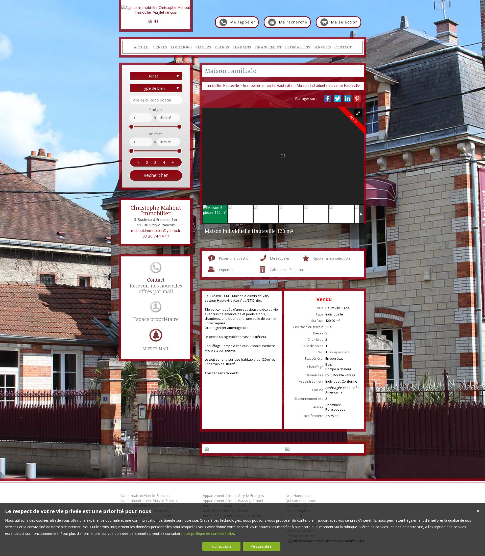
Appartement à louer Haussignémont (233, 500)
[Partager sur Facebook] (327, 98)
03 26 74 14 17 (155, 236)
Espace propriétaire (156, 319)
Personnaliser (262, 546)
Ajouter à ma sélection (331, 258)
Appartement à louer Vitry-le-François (233, 495)
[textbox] (155, 100)
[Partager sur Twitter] (337, 98)
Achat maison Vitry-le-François (145, 495)
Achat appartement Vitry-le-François (149, 500)
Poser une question (235, 258)
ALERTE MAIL (155, 349)
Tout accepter (221, 546)
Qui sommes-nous (300, 500)
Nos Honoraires (298, 495)
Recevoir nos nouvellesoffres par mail (156, 286)
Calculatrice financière (287, 269)
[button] (138, 162)
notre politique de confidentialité (207, 533)
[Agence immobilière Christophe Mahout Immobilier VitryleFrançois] (155, 12)
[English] (150, 21)
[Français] (156, 21)
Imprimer (226, 269)
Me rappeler (279, 258)
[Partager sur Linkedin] (347, 98)
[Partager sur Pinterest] (357, 98)
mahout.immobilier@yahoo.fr (156, 230)
